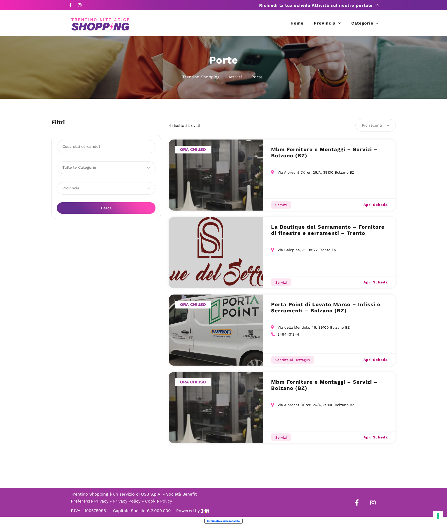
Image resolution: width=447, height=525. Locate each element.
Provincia (325, 23)
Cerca (106, 208)
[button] (106, 167)
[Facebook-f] (70, 5)
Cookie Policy (158, 501)
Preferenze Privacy (89, 501)
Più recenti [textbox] (372, 125)
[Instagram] (80, 5)
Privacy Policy (126, 501)
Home (296, 23)
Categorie (362, 23)
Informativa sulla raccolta (223, 520)
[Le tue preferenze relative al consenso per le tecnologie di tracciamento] (438, 516)
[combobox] (375, 125)
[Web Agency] (205, 510)
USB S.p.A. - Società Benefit (169, 494)
